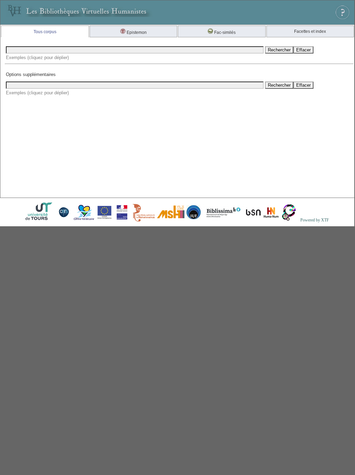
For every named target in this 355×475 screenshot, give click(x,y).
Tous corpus (45, 31)
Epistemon (136, 32)
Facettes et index (310, 31)
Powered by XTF (314, 220)
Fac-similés (224, 32)
